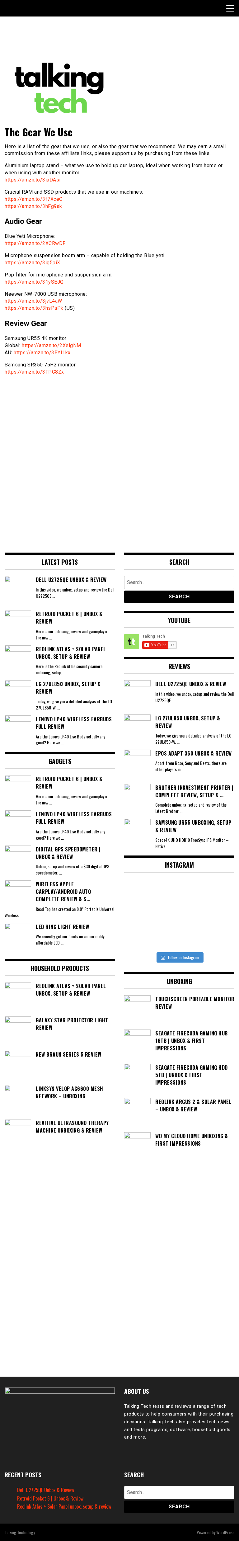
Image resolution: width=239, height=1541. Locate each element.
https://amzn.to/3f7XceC (34, 199)
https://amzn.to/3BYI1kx (42, 353)
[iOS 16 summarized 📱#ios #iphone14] (179, 914)
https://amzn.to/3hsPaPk (34, 308)
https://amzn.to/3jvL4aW (33, 301)
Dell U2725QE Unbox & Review (45, 1490)
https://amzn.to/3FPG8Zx (34, 372)
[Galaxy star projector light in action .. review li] (141, 892)
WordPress (225, 1532)
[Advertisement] (118, 41)
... (53, 595)
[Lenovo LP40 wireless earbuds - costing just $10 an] (141, 914)
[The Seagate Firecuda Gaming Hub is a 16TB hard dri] (217, 937)
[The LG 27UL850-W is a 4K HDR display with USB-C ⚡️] (141, 937)
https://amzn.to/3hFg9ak (33, 206)
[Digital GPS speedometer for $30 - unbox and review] (217, 892)
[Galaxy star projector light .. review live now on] (179, 892)
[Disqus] (119, 461)
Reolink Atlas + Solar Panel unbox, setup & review (64, 1506)
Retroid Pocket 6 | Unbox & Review (50, 1498)
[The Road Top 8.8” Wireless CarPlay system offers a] (217, 914)
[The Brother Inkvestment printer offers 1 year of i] (179, 937)
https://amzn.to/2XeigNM (51, 345)
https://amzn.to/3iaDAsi (33, 180)
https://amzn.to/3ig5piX (32, 263)
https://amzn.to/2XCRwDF (35, 243)
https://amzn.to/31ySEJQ (34, 282)
